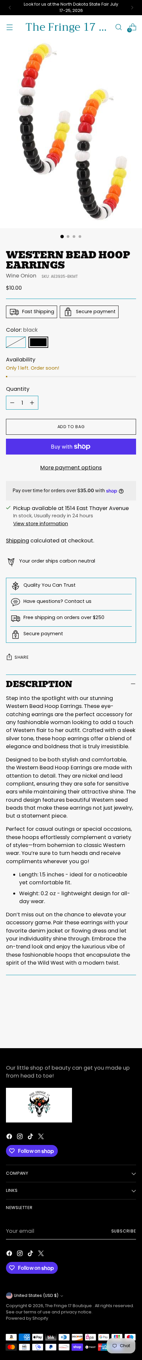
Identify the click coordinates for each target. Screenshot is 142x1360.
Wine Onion (21, 275)
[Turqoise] (16, 342)
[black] (38, 342)
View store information (40, 523)
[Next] (132, 7)
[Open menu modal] (9, 27)
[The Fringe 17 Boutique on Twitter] (42, 1137)
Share (21, 657)
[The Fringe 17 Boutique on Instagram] (20, 1137)
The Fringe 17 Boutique (69, 1305)
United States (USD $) (36, 1295)
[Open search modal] (118, 27)
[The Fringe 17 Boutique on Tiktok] (31, 1137)
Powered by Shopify (27, 1318)
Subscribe (123, 1231)
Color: (22, 330)
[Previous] (10, 7)
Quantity (17, 389)
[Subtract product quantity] (12, 402)
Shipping (17, 540)
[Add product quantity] (32, 402)
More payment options (71, 467)
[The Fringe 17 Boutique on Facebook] (10, 1137)
